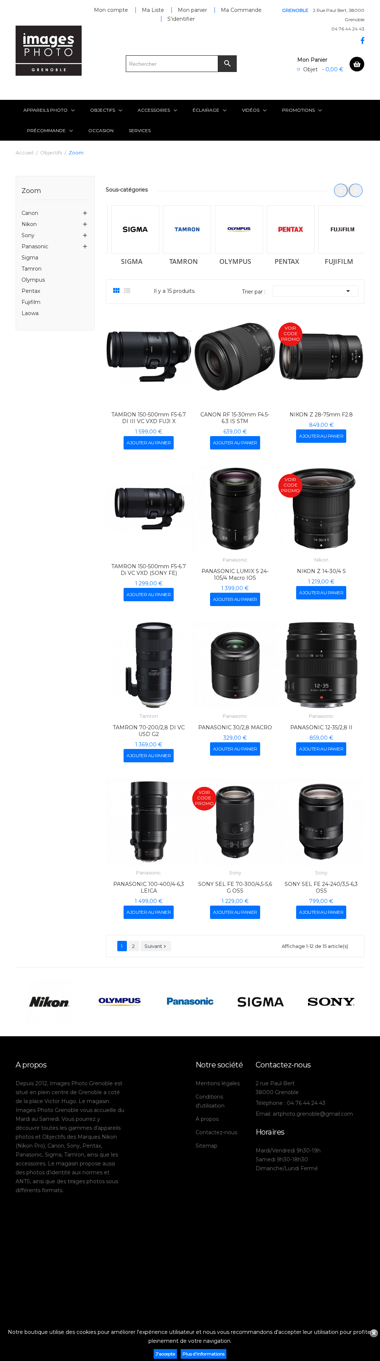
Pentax (31, 291)
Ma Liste (153, 10)
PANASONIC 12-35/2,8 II (321, 727)
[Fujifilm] (339, 229)
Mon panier (192, 10)
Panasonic (35, 246)
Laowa (30, 313)
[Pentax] (287, 229)
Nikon (29, 224)
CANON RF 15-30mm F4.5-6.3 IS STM (234, 418)
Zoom (31, 191)
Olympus (33, 280)
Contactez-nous (216, 1132)
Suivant (155, 946)
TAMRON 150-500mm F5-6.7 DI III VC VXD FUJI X (148, 418)
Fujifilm (31, 302)
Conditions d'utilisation (210, 1101)
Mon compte (111, 10)
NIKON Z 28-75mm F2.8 (321, 414)
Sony (28, 235)
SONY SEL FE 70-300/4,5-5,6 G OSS (235, 887)
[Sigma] (132, 229)
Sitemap (206, 1145)
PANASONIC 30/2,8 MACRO (235, 727)
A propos (207, 1119)
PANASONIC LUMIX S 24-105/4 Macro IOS (235, 574)
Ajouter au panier (149, 442)
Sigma (30, 257)
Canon (30, 213)
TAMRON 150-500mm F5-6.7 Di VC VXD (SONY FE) (148, 569)
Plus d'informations (204, 1354)
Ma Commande (241, 10)
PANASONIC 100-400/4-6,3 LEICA (148, 887)
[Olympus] (235, 229)
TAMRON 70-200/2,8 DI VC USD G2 (149, 730)
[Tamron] (183, 229)
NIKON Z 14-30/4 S (321, 571)
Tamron (32, 268)
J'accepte (165, 1354)
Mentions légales (218, 1083)
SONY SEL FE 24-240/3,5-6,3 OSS (321, 887)
